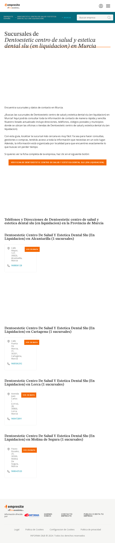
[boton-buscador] (109, 17)
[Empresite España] (13, 6)
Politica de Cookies (34, 529)
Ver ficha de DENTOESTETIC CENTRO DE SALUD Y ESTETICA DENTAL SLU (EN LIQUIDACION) (57, 162)
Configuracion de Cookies (62, 529)
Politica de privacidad (91, 529)
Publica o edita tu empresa (94, 515)
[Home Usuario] (101, 6)
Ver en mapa (32, 249)
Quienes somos (48, 515)
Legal (16, 529)
